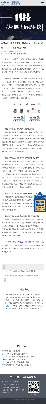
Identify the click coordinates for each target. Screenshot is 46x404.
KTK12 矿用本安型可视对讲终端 (16, 362)
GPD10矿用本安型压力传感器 (15, 359)
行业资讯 (18, 51)
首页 (8, 51)
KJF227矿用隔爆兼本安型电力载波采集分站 (20, 357)
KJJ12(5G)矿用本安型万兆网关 (15, 354)
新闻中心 (12, 51)
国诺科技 (10, 3)
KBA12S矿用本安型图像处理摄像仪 (17, 365)
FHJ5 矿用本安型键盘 (12, 351)
